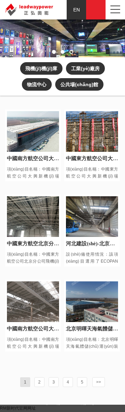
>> (98, 382)
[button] (54, 52)
